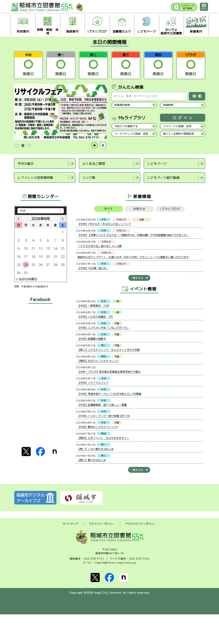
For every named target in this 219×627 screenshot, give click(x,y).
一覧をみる (136, 278)
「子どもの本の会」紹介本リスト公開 (99, 246)
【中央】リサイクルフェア (92, 382)
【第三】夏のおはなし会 (91, 460)
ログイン (183, 117)
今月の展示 (26, 163)
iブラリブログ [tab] (170, 209)
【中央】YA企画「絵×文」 (92, 268)
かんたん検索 (130, 87)
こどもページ (157, 163)
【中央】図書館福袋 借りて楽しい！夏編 (102, 404)
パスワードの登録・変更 (177, 126)
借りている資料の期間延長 (178, 133)
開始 (94, 145)
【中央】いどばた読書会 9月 (95, 316)
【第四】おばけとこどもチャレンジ (98, 360)
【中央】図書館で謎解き (91, 338)
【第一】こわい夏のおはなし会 (95, 449)
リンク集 (88, 177)
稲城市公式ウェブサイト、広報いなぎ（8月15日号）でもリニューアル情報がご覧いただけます (133, 257)
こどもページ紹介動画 (163, 177)
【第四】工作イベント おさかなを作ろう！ (103, 438)
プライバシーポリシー (102, 524)
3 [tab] (28, 145)
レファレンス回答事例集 (35, 177)
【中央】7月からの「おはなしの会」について (104, 224)
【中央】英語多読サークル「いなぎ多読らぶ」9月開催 (109, 393)
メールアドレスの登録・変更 (131, 133)
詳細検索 (168, 105)
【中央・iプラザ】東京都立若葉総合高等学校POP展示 (109, 371)
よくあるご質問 (93, 163)
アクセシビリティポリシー (140, 524)
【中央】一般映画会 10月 (93, 305)
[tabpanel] (60, 112)
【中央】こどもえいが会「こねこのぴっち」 (103, 327)
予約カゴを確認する (126, 126)
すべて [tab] (108, 209)
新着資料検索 (122, 105)
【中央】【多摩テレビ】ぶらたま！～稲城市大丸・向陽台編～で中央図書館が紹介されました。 (133, 235)
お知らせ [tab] (139, 209)
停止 (102, 145)
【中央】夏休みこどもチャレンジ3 (97, 427)
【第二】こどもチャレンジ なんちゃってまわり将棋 (108, 349)
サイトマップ (70, 523)
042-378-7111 (94, 558)
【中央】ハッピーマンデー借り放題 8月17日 (103, 416)
